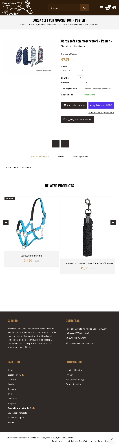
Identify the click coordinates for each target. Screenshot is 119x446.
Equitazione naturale (17, 412)
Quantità (65, 77)
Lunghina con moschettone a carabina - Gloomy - (87, 263)
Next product (65, 143)
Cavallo (11, 384)
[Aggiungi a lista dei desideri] (55, 198)
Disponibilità (67, 94)
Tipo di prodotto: (69, 88)
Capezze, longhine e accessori (43, 24)
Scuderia (11, 389)
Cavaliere (11, 379)
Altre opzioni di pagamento (101, 112)
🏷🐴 (15, 374)
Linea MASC (12, 398)
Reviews (60, 156)
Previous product (56, 143)
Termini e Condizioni (75, 370)
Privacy (69, 374)
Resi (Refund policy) (75, 379)
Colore (64, 66)
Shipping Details (80, 156)
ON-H (10, 393)
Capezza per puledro (31, 255)
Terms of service (73, 384)
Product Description (39, 156)
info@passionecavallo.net (81, 343)
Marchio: (65, 82)
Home (22, 24)
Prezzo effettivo (69, 54)
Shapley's (11, 403)
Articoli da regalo (15, 417)
